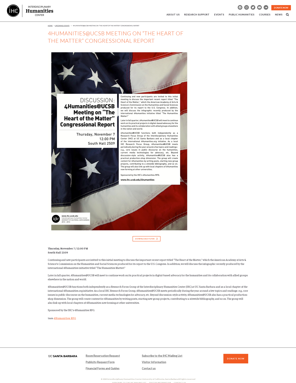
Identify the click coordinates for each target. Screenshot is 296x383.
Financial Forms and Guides (102, 368)
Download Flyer (145, 239)
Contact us (149, 368)
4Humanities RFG (65, 318)
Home (50, 26)
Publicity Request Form (100, 362)
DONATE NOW (281, 7)
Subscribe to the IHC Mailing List (162, 355)
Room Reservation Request (103, 355)
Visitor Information (154, 362)
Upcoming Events (62, 26)
